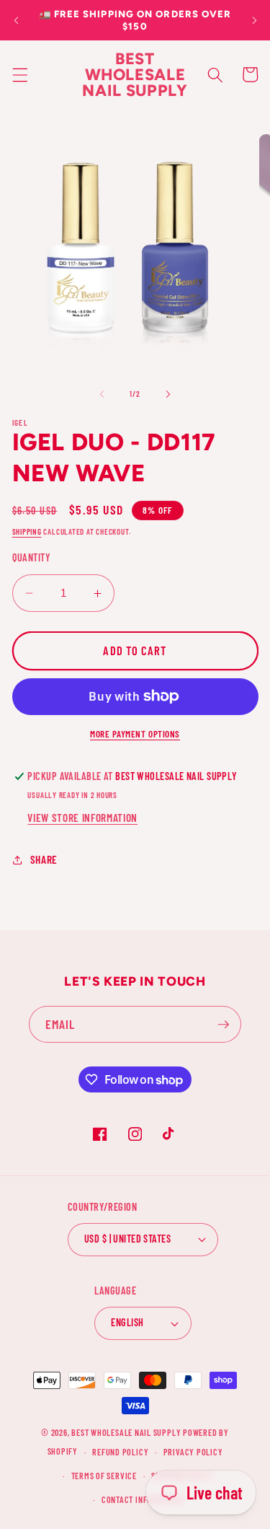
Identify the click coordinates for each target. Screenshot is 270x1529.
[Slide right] (168, 394)
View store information (82, 817)
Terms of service (104, 1476)
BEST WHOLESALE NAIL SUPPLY (127, 1432)
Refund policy (120, 1452)
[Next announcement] (254, 20)
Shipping (27, 531)
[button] (19, 74)
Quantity (31, 557)
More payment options (135, 734)
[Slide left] (101, 394)
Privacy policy (193, 1452)
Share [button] (44, 859)
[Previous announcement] (16, 20)
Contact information (143, 1499)
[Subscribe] (223, 1024)
